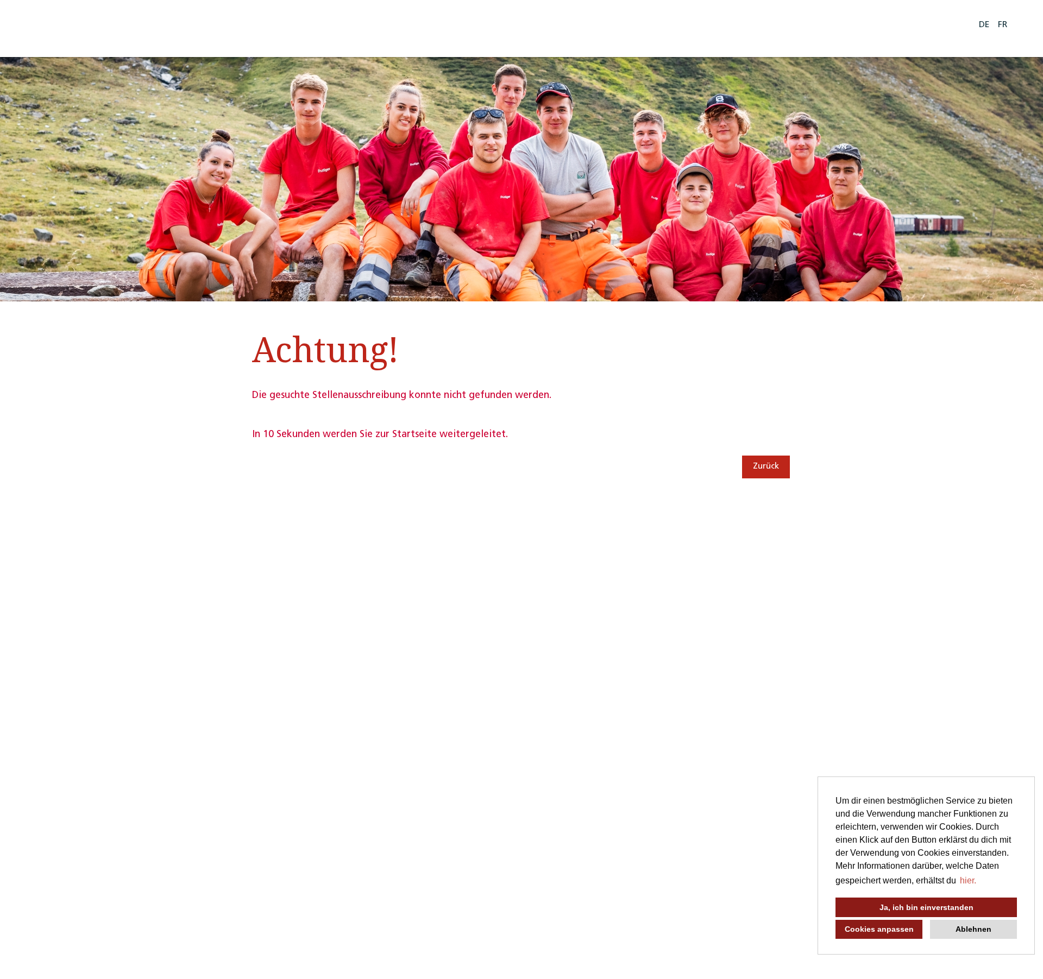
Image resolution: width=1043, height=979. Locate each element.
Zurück (766, 467)
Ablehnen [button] (973, 929)
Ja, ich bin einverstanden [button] (926, 907)
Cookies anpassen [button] (879, 929)
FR (1002, 25)
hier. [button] (968, 880)
